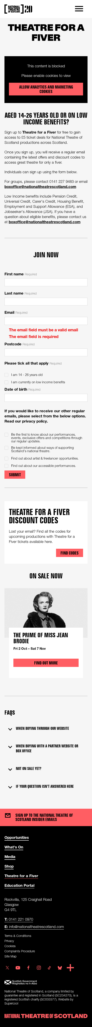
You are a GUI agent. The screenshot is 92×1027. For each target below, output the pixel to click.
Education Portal (19, 885)
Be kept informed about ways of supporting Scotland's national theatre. (42, 449)
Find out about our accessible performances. (43, 465)
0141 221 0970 (18, 919)
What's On (13, 847)
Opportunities (16, 837)
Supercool (11, 1003)
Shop (9, 866)
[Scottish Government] (46, 982)
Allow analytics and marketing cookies (46, 89)
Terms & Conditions (17, 936)
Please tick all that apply (33, 363)
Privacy (9, 941)
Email (15, 312)
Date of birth (22, 389)
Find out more (46, 663)
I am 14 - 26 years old (27, 374)
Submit (15, 474)
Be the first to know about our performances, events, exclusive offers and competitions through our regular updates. (46, 438)
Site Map (10, 956)
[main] (46, 409)
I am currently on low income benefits (38, 382)
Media (9, 856)
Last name (20, 293)
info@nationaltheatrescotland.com (34, 926)
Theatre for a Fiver (21, 875)
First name (20, 274)
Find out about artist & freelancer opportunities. (45, 458)
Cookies (10, 946)
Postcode (19, 344)
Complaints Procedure (19, 951)
